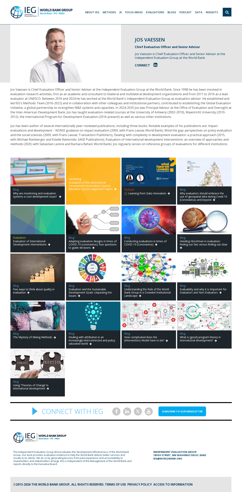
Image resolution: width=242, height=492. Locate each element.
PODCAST (185, 12)
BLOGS (172, 12)
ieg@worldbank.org (167, 458)
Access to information (173, 484)
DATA (198, 12)
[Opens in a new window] (155, 65)
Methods (109, 12)
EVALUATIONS (155, 12)
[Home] (41, 12)
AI (120, 12)
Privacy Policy (139, 484)
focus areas (134, 12)
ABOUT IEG (92, 12)
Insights (212, 12)
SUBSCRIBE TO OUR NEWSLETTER (182, 411)
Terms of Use (115, 484)
